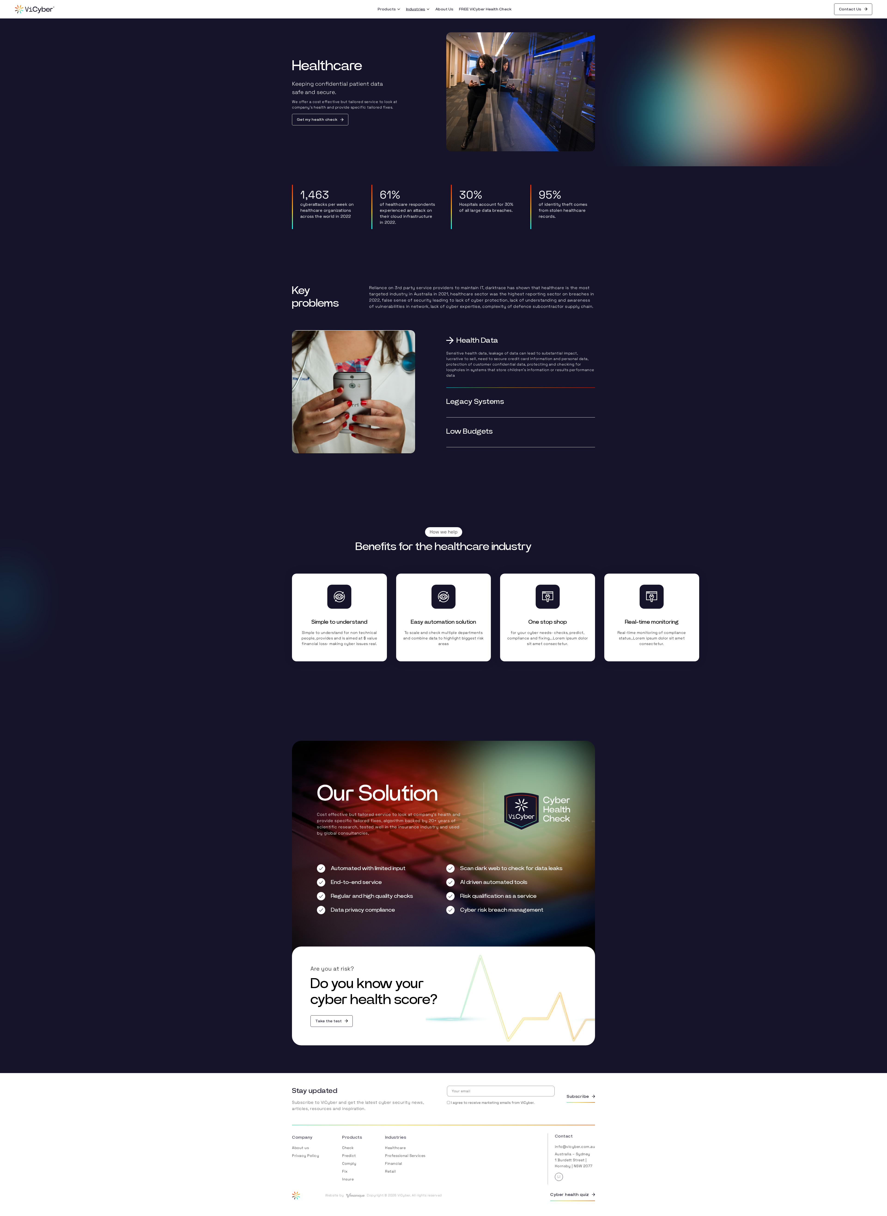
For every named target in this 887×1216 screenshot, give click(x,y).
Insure (348, 1179)
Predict (349, 1155)
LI (558, 1176)
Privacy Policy (305, 1155)
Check (348, 1147)
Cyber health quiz (569, 1195)
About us (300, 1147)
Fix (345, 1171)
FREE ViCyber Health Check (485, 9)
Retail (390, 1171)
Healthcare (395, 1147)
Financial (393, 1163)
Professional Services (405, 1155)
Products (387, 9)
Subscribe (578, 1097)
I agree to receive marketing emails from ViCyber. (493, 1102)
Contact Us (850, 9)
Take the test (328, 1021)
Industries (415, 9)
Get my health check (317, 119)
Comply (349, 1163)
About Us (444, 9)
